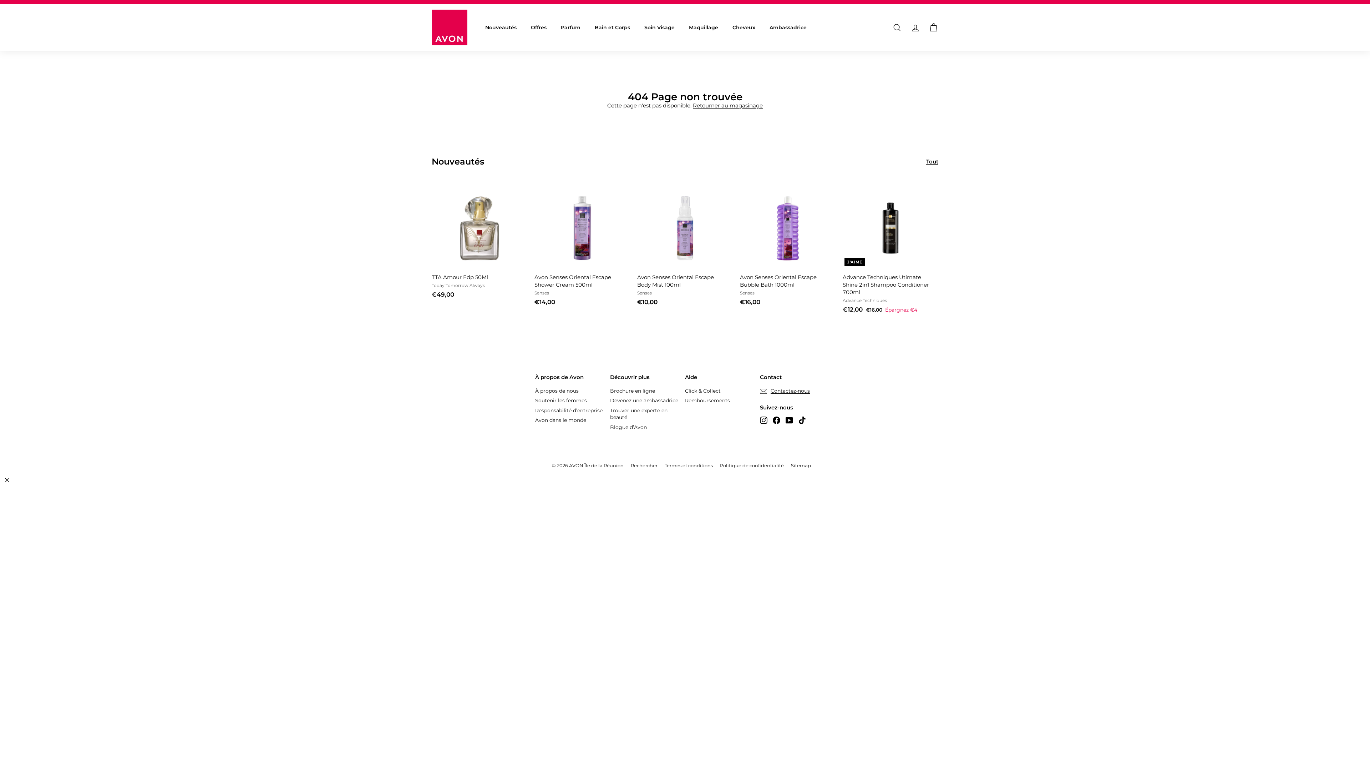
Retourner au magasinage (728, 105)
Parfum (570, 27)
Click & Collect (703, 391)
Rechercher (644, 465)
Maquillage (703, 27)
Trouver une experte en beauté (639, 414)
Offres (539, 27)
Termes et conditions (689, 465)
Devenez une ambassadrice (644, 400)
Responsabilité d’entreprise (569, 410)
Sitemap (801, 465)
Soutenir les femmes (561, 400)
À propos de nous (557, 391)
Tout (932, 161)
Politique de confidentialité (752, 465)
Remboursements (707, 400)
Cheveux (743, 27)
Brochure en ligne (632, 391)
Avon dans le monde (560, 420)
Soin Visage (659, 27)
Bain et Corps (612, 27)
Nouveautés (501, 27)
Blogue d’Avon (628, 427)
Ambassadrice (788, 27)
